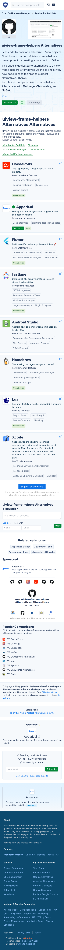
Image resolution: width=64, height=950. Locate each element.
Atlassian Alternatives (44, 881)
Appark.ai (31, 736)
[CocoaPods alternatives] (6, 165)
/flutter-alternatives (12, 236)
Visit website (10, 102)
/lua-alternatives (11, 396)
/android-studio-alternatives (17, 319)
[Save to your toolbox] (9, 36)
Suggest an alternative (32, 486)
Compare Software (13, 872)
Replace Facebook (42, 872)
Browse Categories (13, 868)
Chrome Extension (13, 877)
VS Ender (12, 674)
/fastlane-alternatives (13, 271)
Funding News (11, 885)
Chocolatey (43, 86)
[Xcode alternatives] (6, 438)
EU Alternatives (49, 692)
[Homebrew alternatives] (6, 361)
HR (33, 917)
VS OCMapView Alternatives (21, 656)
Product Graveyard (42, 885)
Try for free (18, 228)
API (58, 854)
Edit (6, 96)
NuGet (6, 90)
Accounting (9, 917)
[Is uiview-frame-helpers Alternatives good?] (22, 102)
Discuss (41, 854)
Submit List (9, 890)
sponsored (31, 805)
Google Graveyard (42, 890)
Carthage (29, 86)
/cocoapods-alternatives (15, 161)
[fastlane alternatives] (6, 275)
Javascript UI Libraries (43, 552)
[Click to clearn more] (32, 797)
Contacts (30, 854)
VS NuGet (12, 652)
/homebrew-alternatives (15, 356)
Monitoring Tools (35, 921)
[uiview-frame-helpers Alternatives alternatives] (9, 26)
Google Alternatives (43, 877)
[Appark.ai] (6, 208)
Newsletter (9, 894)
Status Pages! (11, 881)
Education (9, 924)
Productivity (30, 913)
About (50, 854)
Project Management (14, 921)
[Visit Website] (60, 163)
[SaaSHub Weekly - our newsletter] (48, 5)
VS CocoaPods (15, 639)
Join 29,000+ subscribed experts (32, 776)
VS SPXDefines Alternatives (21, 670)
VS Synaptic (13, 665)
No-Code (13, 909)
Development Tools (18, 552)
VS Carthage (13, 643)
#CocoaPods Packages (14, 149)
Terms (38, 932)
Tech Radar (39, 868)
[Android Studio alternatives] (6, 323)
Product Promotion (13, 854)
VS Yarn (11, 661)
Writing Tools (44, 917)
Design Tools (45, 909)
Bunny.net (27, 938)
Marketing (43, 913)
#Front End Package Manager (17, 154)
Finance (49, 921)
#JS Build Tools (37, 149)
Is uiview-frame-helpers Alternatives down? (32, 713)
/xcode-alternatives (12, 434)
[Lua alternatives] (6, 400)
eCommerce (23, 917)
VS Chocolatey (14, 648)
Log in (6, 523)
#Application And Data (14, 145)
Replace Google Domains (45, 894)
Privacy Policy (24, 932)
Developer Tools (43, 546)
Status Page (34, 102)
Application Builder (20, 546)
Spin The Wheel (30, 941)
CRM (6, 913)
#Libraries (33, 145)
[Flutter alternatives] (6, 240)
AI (5, 909)
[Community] (53, 5)
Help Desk (16, 913)
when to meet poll (26, 943)
